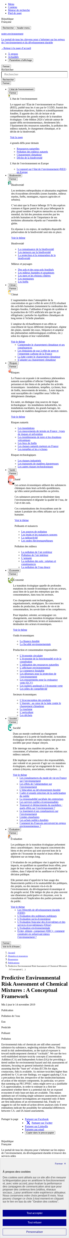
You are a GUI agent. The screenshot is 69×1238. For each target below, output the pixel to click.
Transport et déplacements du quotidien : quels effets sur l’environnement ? (41, 806)
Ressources (13, 959)
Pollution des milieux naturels (32, 151)
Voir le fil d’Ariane (11, 946)
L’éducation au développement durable (40, 790)
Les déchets (26, 715)
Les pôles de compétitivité (33, 688)
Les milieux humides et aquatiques (36, 272)
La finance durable (30, 641)
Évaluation (14, 829)
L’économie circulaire (31, 655)
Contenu (12, 7)
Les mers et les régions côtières (34, 275)
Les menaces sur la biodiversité (34, 252)
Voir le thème (18, 237)
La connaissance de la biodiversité (36, 249)
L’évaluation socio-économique (34, 919)
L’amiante (26, 558)
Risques (13, 363)
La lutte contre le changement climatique (39, 356)
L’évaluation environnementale (33, 928)
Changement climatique (29, 154)
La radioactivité (29, 537)
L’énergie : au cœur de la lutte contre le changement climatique (40, 705)
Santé (12, 470)
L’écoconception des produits (35, 700)
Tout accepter (40, 1214)
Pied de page (15, 13)
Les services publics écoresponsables (39, 802)
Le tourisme (26, 709)
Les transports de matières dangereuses (38, 463)
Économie (14, 570)
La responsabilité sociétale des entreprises (41, 799)
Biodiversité (15, 175)
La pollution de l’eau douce (35, 567)
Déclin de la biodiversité (29, 157)
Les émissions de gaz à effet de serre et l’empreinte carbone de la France (38, 352)
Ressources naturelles (28, 148)
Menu (11, 4)
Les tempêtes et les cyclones (32, 449)
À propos (13, 53)
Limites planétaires (29, 817)
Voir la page (16, 137)
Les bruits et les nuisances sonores (39, 534)
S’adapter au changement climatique (37, 359)
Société (13, 718)
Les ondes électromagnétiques (37, 540)
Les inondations (26, 428)
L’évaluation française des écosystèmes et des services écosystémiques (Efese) (41, 923)
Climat (12, 285)
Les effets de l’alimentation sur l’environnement (36, 785)
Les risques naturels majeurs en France (38, 446)
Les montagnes (26, 278)
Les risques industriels (29, 460)
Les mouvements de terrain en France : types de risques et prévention (41, 433)
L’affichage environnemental (35, 667)
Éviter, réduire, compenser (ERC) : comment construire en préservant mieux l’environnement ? (40, 934)
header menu (23, 28)
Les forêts (23, 281)
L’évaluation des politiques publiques (37, 916)
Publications (13, 963)
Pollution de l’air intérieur (34, 555)
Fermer (6, 66)
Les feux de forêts (27, 443)
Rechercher (8, 28)
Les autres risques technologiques (35, 466)
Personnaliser (41, 1232)
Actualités (13, 56)
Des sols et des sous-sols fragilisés (36, 269)
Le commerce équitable (32, 670)
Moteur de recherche (19, 10)
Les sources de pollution (34, 531)
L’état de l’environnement (21, 89)
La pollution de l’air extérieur (36, 552)
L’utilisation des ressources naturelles (39, 664)
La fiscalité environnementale (35, 644)
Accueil (11, 953)
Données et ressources (18, 956)
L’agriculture (26, 712)
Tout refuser (39, 1223)
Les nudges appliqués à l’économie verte (41, 685)
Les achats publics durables (34, 820)
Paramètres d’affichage (20, 60)
